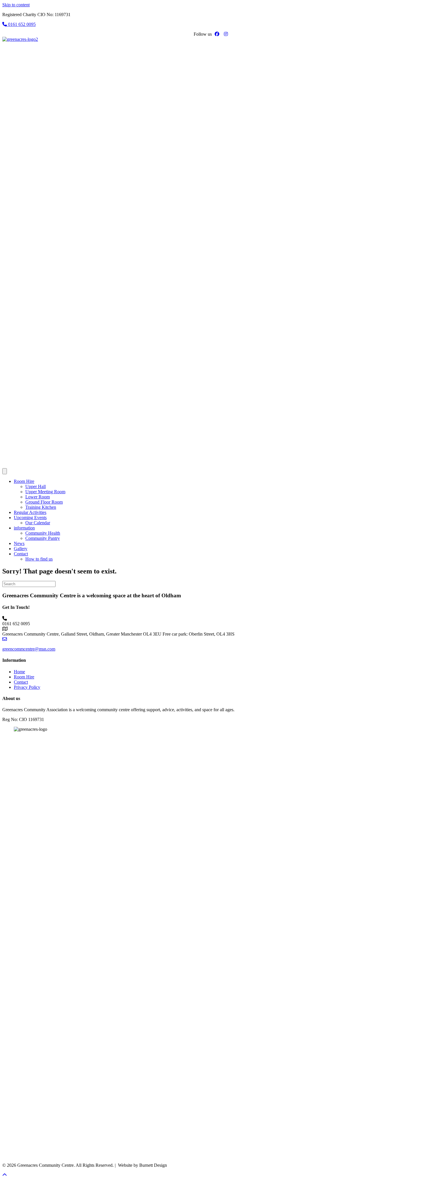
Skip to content (16, 4)
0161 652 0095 (21, 24)
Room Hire (24, 481)
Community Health (42, 533)
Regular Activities (30, 512)
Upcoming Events (30, 517)
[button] (4, 1175)
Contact (21, 553)
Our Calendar (37, 522)
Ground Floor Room (44, 502)
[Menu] (4, 471)
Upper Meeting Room (45, 491)
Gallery (20, 548)
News (19, 543)
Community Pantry (42, 538)
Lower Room (37, 496)
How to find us (39, 558)
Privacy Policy (27, 687)
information (24, 527)
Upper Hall (35, 486)
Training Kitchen (40, 507)
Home (19, 671)
